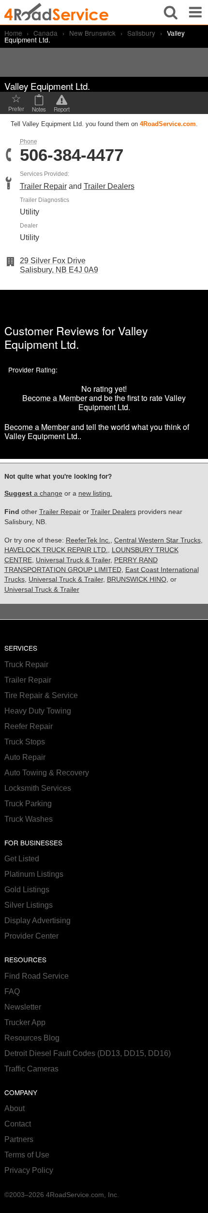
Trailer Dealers (109, 186)
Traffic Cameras (31, 1069)
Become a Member (54, 397)
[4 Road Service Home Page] (56, 12)
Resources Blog (31, 1038)
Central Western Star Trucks (157, 540)
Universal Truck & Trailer (73, 560)
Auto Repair (24, 757)
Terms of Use (26, 1155)
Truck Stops (24, 742)
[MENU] (195, 12)
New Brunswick (92, 33)
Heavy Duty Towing (37, 711)
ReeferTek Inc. (88, 540)
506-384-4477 (71, 155)
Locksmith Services (37, 788)
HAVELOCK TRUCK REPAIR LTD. (56, 550)
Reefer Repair (28, 726)
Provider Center (31, 936)
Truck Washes (28, 819)
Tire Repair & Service (41, 695)
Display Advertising (37, 920)
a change (33, 493)
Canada (45, 33)
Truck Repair (26, 664)
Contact (17, 1124)
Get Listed (21, 859)
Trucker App (24, 1022)
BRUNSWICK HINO (136, 579)
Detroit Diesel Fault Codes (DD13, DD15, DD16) (87, 1053)
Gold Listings (26, 889)
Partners (18, 1139)
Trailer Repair (43, 186)
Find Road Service (36, 976)
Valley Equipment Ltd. (76, 337)
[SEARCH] (170, 12)
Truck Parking (28, 803)
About (14, 1108)
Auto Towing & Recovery (46, 773)
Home (13, 33)
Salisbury (141, 33)
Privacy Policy (28, 1170)
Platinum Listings (33, 874)
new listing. (95, 493)
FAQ (12, 991)
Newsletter (22, 1007)
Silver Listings (28, 905)
